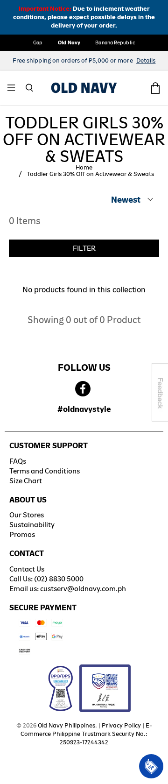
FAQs (17, 461)
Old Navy (69, 42)
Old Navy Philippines (66, 725)
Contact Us (26, 569)
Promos (22, 534)
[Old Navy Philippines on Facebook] (82, 389)
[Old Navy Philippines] (84, 87)
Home (84, 167)
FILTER (84, 248)
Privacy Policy (121, 725)
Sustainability (32, 525)
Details (146, 60)
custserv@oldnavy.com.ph (83, 589)
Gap (37, 42)
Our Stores (26, 515)
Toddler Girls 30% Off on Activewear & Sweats (90, 174)
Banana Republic (115, 42)
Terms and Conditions (44, 471)
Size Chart (25, 481)
